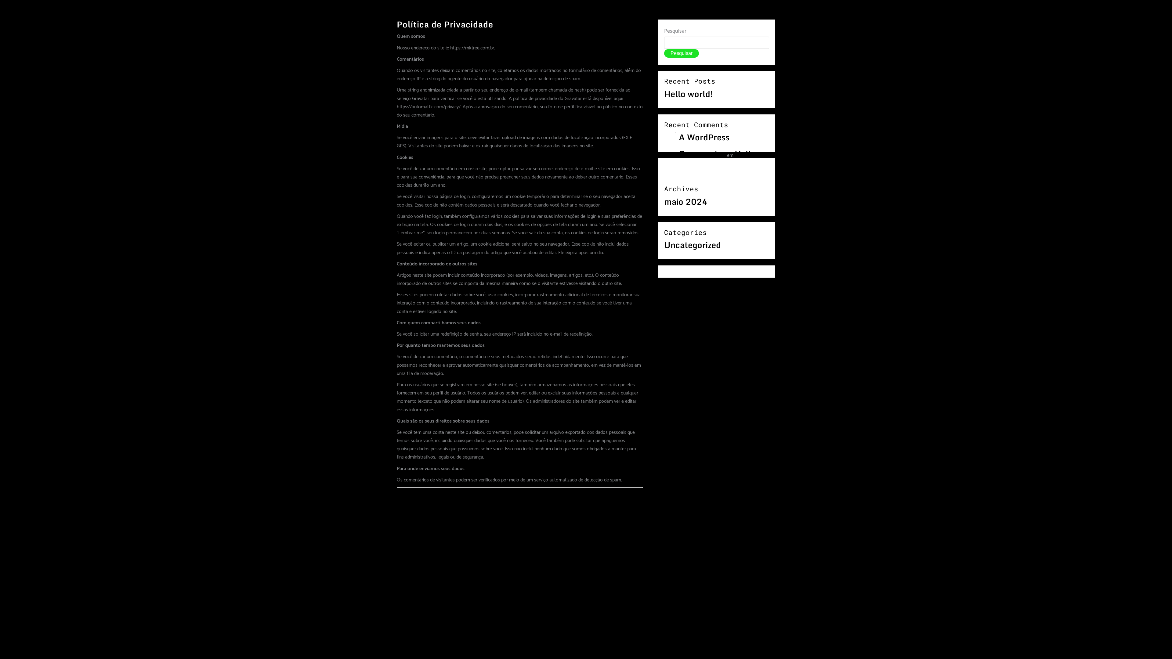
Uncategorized (692, 245)
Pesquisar (675, 31)
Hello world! (688, 94)
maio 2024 (685, 201)
